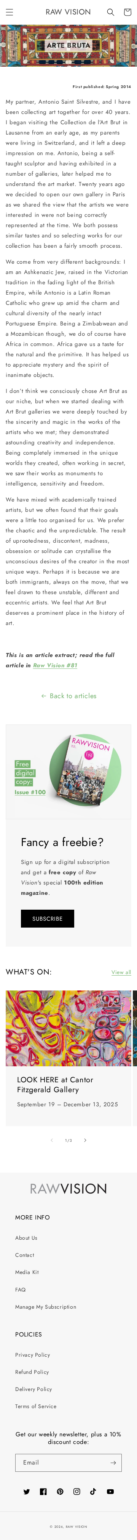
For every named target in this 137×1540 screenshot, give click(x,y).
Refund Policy (32, 1372)
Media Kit (26, 1272)
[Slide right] (85, 1140)
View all (121, 972)
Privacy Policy (32, 1355)
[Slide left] (51, 1140)
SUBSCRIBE (47, 919)
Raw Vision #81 (55, 665)
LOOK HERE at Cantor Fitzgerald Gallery (55, 1085)
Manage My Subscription (45, 1307)
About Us (26, 1238)
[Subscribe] (113, 1463)
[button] (9, 12)
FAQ (20, 1289)
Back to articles (73, 696)
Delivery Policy (33, 1389)
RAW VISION (76, 1526)
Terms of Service (36, 1406)
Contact (24, 1255)
